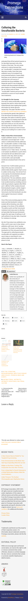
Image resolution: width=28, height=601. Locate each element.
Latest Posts (12, 271)
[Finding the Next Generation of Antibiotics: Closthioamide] (6, 357)
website (3, 536)
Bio (4, 271)
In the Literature (9, 371)
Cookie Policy (5, 515)
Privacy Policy (5, 513)
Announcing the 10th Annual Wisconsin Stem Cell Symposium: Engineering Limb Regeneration (7, 392)
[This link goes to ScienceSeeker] (4, 577)
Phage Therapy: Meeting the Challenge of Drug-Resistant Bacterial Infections (17, 349)
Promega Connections (17, 594)
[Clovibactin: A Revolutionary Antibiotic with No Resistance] (6, 343)
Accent (21, 597)
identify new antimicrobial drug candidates (14, 111)
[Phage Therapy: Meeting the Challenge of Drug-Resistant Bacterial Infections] (18, 343)
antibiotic (17, 379)
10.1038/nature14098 (8, 268)
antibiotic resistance (9, 381)
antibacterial (8, 379)
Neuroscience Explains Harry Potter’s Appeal (21, 390)
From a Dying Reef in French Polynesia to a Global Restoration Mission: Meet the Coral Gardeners (13, 472)
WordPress (11, 597)
